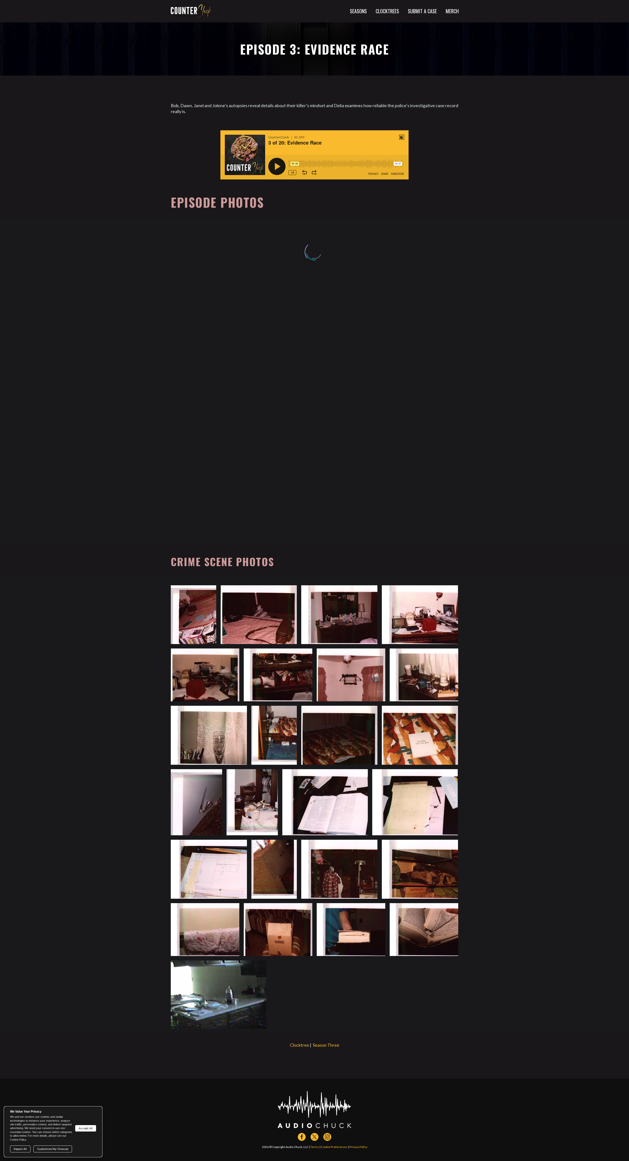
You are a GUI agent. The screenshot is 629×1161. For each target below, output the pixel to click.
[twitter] (314, 1137)
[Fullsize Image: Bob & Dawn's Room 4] (339, 614)
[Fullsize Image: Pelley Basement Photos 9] (205, 929)
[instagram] (327, 1137)
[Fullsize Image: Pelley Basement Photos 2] (252, 802)
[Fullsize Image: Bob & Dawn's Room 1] (193, 614)
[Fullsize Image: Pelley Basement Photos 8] (420, 869)
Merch (452, 11)
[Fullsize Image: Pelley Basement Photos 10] (278, 929)
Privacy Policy (358, 1147)
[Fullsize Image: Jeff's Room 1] (424, 674)
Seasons (358, 11)
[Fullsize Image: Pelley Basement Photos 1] (196, 802)
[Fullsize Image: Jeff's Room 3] (420, 735)
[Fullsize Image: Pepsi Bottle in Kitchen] (218, 994)
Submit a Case (422, 11)
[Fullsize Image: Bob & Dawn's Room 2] (278, 674)
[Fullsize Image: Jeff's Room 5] (339, 735)
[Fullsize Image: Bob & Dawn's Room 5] (259, 614)
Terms (314, 1147)
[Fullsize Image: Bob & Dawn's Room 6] (420, 614)
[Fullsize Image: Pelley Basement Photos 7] (339, 869)
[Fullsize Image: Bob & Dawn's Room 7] (351, 674)
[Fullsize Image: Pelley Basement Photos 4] (415, 802)
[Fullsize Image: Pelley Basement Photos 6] (274, 869)
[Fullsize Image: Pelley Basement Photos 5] (209, 869)
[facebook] (302, 1137)
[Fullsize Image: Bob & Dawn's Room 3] (205, 674)
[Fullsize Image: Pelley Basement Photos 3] (325, 802)
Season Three (326, 1045)
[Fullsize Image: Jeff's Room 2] (209, 735)
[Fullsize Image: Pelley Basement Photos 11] (351, 929)
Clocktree (299, 1045)
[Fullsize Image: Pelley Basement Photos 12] (424, 929)
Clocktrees (387, 11)
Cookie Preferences (334, 1147)
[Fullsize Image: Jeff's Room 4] (274, 735)
